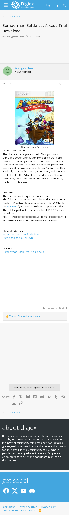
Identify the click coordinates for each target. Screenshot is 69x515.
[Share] (60, 84)
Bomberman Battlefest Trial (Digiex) (23, 252)
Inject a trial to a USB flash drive (21, 234)
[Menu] (5, 5)
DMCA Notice (10, 510)
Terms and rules (27, 506)
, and (25, 316)
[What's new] (58, 5)
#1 (65, 83)
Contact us (9, 506)
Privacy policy (48, 506)
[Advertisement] (34, 51)
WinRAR (11, 206)
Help (23, 510)
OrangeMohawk (14, 36)
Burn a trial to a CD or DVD (18, 238)
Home (32, 510)
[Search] (64, 5)
